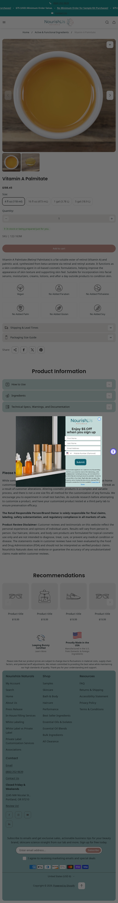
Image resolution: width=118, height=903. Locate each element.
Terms (82, 484)
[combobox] (68, 453)
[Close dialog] (99, 419)
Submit (81, 462)
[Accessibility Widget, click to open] (113, 451)
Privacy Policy (95, 482)
